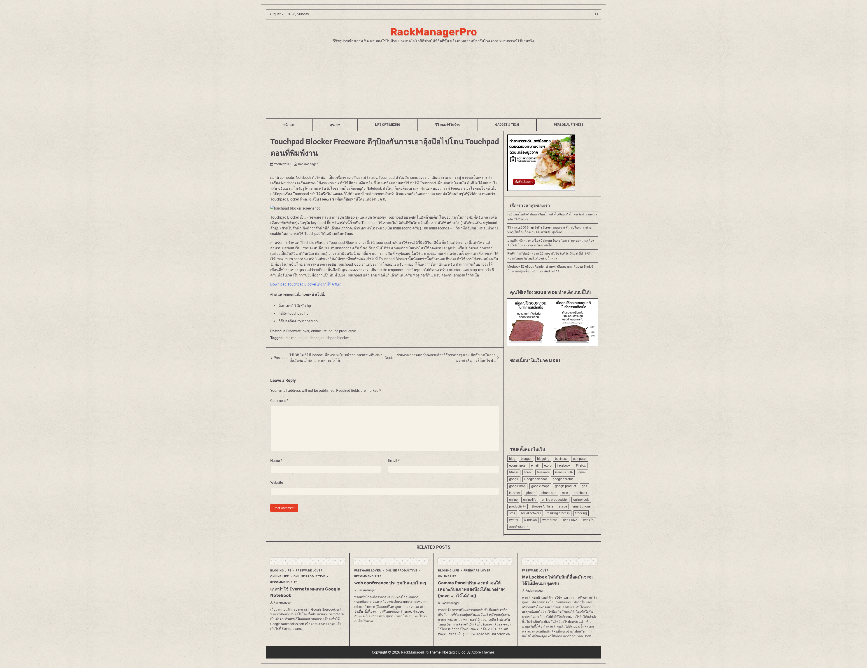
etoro (548, 465)
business (561, 458)
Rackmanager (308, 164)
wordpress (549, 520)
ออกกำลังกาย (518, 527)
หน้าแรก (289, 124)
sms (512, 513)
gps (584, 486)
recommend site (283, 582)
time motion (293, 338)
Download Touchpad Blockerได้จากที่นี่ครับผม (306, 284)
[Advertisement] (433, 77)
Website (276, 482)
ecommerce (517, 465)
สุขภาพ (335, 124)
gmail (582, 472)
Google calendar (535, 479)
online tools (581, 499)
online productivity (555, 499)
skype (563, 506)
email (534, 465)
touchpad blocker (335, 338)
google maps (540, 486)
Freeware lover (297, 331)
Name (276, 460)
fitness (514, 472)
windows (530, 520)
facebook (563, 465)
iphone (530, 493)
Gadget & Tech (507, 124)
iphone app (548, 493)
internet (514, 493)
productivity (517, 506)
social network (531, 513)
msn (565, 493)
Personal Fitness (569, 124)
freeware (543, 472)
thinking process (558, 513)
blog (512, 458)
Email (394, 460)
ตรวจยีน (588, 520)
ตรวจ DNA (570, 520)
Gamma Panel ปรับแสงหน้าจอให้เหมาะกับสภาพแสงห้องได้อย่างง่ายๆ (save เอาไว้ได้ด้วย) (471, 589)
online (513, 499)
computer (580, 458)
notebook (580, 493)
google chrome (563, 479)
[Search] (596, 14)
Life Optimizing (387, 124)
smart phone (581, 506)
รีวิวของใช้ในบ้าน (447, 124)
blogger (526, 458)
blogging (543, 458)
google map (517, 486)
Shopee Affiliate (542, 506)
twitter (513, 520)
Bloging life (280, 570)
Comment (279, 401)
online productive (342, 331)
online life (319, 331)
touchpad (311, 338)
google (514, 479)
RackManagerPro (433, 32)
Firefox (581, 465)
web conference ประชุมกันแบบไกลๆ (390, 582)
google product (565, 486)
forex (527, 472)
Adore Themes (482, 652)
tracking (581, 513)
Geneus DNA (564, 472)
